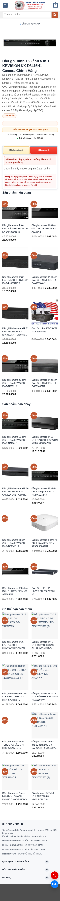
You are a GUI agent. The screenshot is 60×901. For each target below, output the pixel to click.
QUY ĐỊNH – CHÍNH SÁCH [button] (15, 861)
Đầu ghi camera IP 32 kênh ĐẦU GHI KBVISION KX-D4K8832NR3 (15, 280)
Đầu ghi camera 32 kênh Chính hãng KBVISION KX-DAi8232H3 (44, 491)
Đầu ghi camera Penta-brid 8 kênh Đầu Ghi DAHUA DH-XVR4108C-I (14, 796)
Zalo (55, 884)
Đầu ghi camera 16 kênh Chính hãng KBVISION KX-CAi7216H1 (14, 440)
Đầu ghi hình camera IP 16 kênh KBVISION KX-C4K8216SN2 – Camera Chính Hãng (15, 491)
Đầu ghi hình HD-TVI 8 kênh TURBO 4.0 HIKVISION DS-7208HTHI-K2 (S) (43, 796)
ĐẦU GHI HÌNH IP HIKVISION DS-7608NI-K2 (43, 591)
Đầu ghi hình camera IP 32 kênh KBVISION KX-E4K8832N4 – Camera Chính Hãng (15, 331)
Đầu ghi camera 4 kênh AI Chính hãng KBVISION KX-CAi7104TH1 (44, 543)
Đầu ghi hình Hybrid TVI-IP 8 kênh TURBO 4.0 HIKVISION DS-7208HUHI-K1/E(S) (14, 696)
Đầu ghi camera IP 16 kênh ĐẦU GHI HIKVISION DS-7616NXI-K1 (15, 645)
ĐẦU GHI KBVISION (31, 24)
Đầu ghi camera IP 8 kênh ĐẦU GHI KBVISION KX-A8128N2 (44, 228)
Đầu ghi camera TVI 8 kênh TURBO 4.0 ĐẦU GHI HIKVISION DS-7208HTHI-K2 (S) (43, 645)
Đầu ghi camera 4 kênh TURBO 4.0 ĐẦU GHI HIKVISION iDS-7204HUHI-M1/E (13, 745)
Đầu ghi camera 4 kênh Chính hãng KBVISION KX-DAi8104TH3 (13, 543)
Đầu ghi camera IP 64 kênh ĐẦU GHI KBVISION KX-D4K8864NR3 (15, 228)
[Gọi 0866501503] (54, 875)
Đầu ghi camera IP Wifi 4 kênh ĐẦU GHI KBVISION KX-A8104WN (45, 696)
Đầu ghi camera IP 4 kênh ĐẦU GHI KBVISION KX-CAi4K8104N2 (44, 280)
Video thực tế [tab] (43, 150)
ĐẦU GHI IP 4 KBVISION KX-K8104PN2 (44, 330)
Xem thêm (9, 116)
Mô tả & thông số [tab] (16, 150)
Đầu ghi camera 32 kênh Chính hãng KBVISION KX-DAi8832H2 (14, 383)
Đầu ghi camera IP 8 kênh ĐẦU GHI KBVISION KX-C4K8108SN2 (44, 383)
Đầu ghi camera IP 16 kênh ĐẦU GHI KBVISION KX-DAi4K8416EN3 (45, 440)
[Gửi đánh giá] (55, 15)
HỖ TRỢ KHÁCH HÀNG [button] (14, 869)
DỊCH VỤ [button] (6, 877)
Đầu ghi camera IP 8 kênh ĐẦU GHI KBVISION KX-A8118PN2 (15, 591)
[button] (5, 5)
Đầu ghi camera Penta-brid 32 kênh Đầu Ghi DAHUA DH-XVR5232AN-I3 (45, 745)
